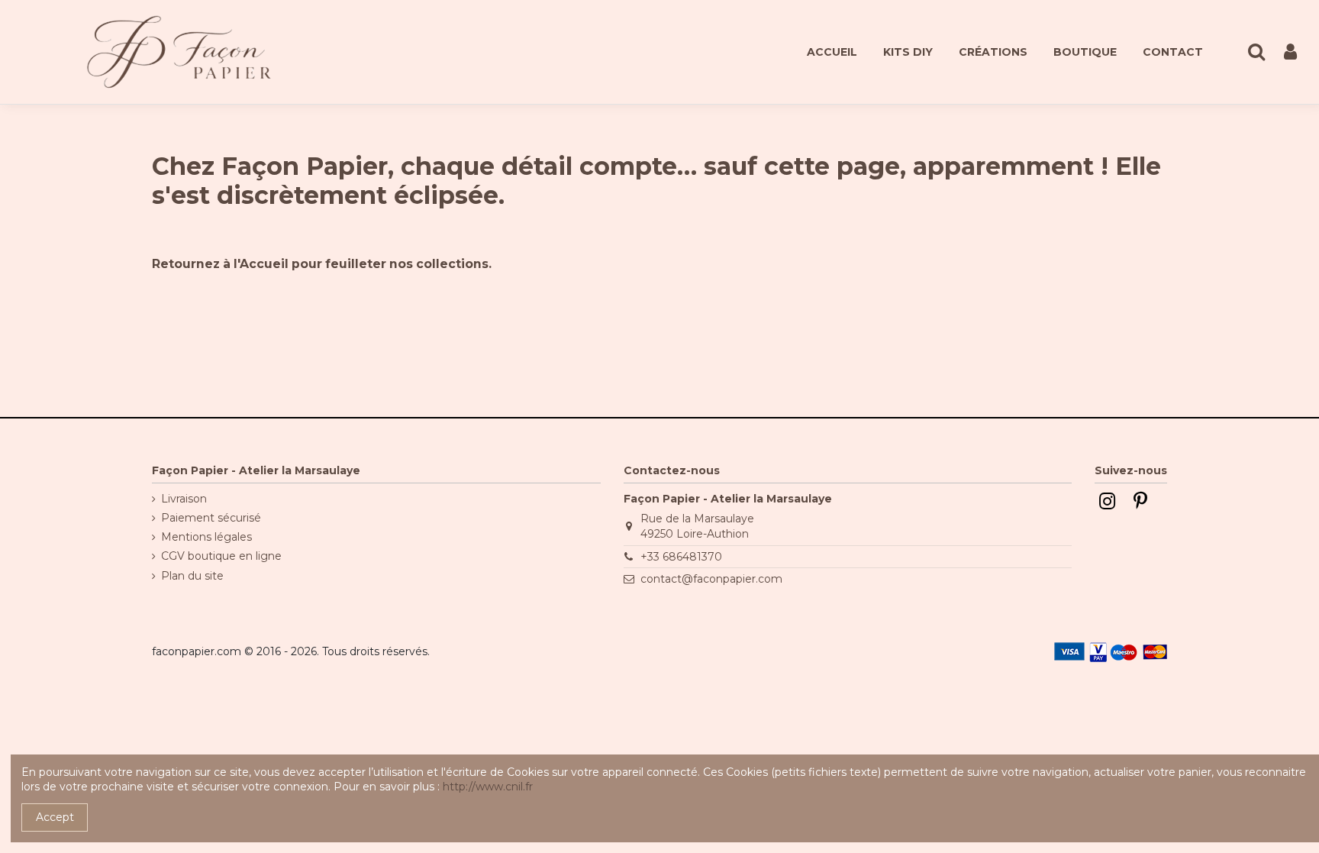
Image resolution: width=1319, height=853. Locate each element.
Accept (55, 817)
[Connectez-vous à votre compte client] (1290, 52)
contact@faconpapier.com (711, 579)
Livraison (184, 499)
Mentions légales (206, 537)
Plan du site (192, 576)
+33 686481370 (681, 557)
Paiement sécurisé (211, 518)
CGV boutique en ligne (221, 556)
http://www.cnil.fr (488, 786)
